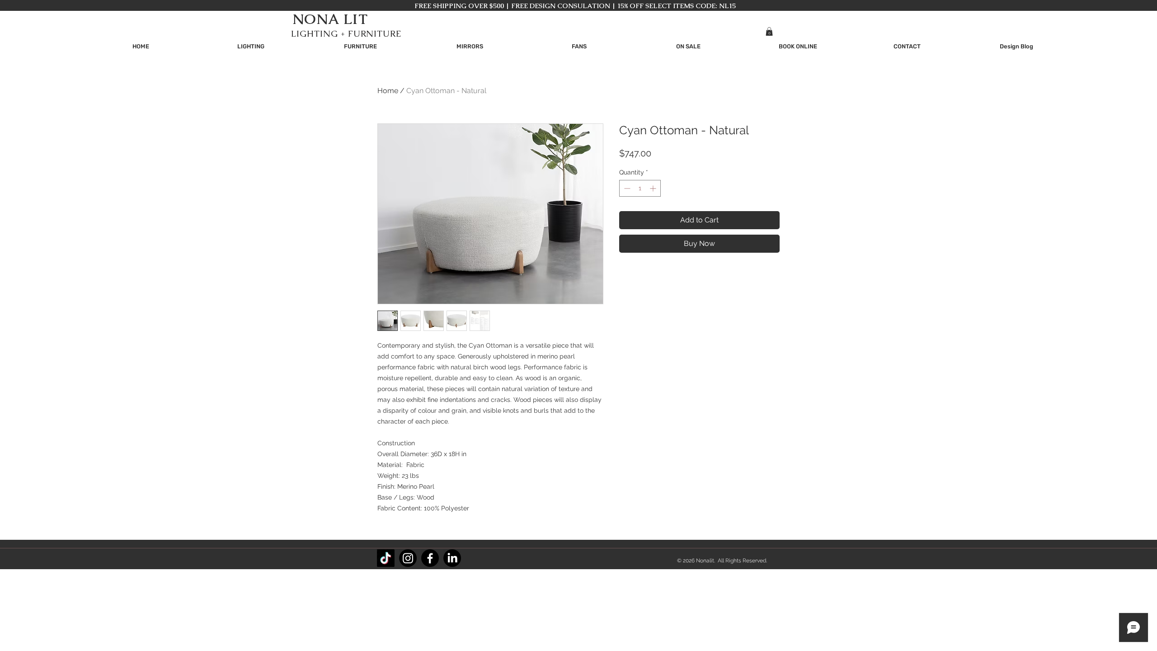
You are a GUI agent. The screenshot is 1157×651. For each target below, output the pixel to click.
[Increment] (653, 188)
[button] (769, 31)
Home (387, 90)
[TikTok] (386, 558)
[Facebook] (430, 558)
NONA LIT (330, 19)
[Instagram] (408, 558)
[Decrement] (626, 188)
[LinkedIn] (452, 558)
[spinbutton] (640, 188)
